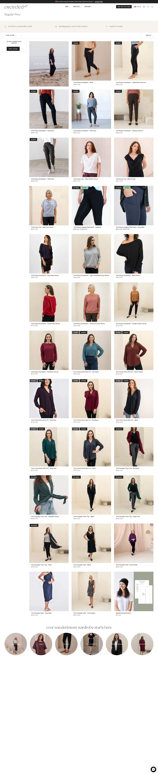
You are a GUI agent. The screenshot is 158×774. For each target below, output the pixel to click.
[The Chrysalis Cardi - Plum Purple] (133, 543)
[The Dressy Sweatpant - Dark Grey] (91, 109)
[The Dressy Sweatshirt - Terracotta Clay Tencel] (91, 302)
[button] (68, 6)
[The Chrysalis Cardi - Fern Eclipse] (91, 591)
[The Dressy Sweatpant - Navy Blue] (49, 109)
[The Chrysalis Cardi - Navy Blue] (49, 591)
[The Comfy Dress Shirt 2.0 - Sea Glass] (91, 350)
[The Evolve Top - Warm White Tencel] (91, 157)
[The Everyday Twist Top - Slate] (49, 543)
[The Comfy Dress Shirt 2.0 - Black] (133, 398)
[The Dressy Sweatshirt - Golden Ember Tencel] (133, 302)
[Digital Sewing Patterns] (133, 591)
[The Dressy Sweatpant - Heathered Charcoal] (133, 61)
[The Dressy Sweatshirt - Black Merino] (133, 253)
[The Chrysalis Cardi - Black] (91, 543)
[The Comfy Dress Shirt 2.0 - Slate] (91, 446)
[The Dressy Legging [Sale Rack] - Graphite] (91, 205)
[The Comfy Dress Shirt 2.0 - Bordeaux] (91, 398)
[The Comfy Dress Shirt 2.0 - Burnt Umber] (133, 350)
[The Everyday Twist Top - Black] (91, 495)
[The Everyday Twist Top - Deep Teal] (133, 495)
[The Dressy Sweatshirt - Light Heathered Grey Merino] (91, 253)
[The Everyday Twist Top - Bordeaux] (133, 446)
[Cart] (152, 6)
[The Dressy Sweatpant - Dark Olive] (49, 157)
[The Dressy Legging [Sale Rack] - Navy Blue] (133, 205)
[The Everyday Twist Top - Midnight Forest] (49, 495)
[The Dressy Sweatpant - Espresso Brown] (133, 109)
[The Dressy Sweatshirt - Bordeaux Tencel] (49, 350)
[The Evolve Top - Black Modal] (133, 157)
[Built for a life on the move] (49, 63)
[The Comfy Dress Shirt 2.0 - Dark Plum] (49, 398)
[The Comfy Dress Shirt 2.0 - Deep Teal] (49, 446)
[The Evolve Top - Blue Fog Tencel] (49, 205)
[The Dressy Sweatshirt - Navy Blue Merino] (49, 253)
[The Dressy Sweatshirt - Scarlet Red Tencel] (49, 302)
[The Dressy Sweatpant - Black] (91, 61)
